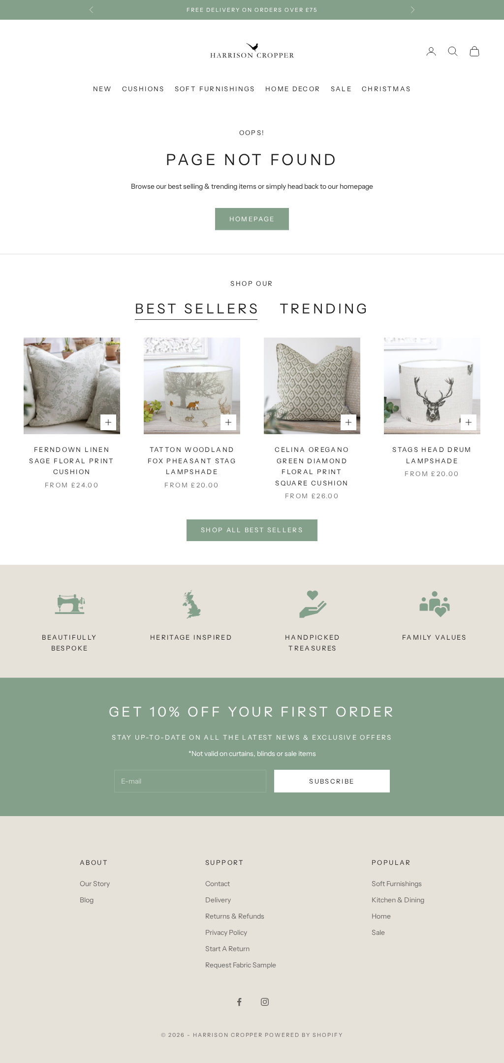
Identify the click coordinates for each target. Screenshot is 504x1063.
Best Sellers (197, 308)
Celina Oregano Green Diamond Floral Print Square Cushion (312, 466)
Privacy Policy (226, 932)
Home (381, 916)
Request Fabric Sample (240, 964)
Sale (341, 89)
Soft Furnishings (215, 89)
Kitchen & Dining (398, 899)
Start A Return (227, 948)
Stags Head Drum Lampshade (432, 455)
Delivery (218, 899)
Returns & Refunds (234, 916)
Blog (87, 899)
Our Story (95, 883)
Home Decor (293, 89)
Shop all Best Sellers (252, 530)
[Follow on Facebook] (239, 1002)
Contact (217, 883)
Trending (324, 308)
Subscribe (331, 781)
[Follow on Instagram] (265, 1002)
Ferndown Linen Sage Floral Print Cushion (71, 461)
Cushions (143, 89)
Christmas (386, 89)
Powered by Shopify (304, 1034)
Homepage (252, 219)
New (102, 89)
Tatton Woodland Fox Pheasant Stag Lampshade (192, 461)
